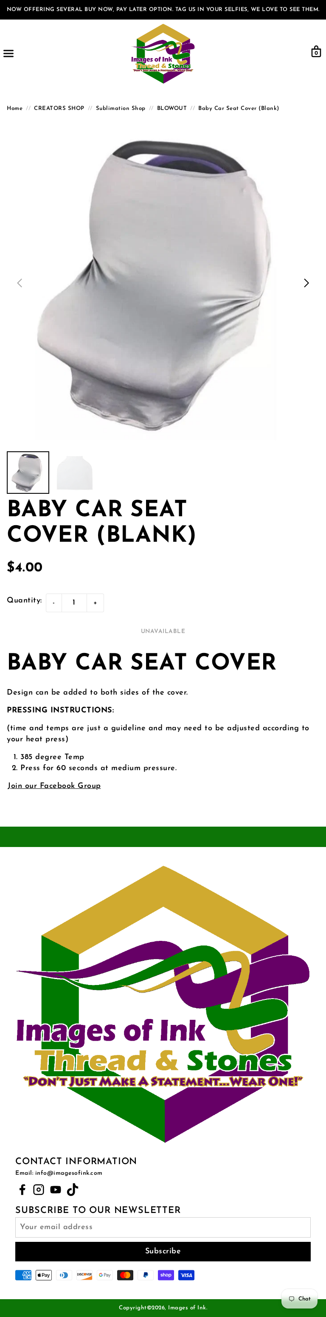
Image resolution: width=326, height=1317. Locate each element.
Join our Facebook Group (54, 786)
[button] (306, 283)
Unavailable (163, 631)
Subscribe (163, 1251)
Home (14, 108)
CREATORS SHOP (59, 108)
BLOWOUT (172, 108)
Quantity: (24, 601)
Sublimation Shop (121, 108)
